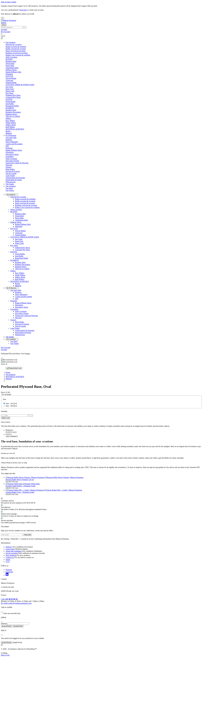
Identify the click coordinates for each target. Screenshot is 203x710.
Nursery (13, 320)
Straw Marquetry (12, 142)
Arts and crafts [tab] (11, 138)
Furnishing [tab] (10, 157)
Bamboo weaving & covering (17, 53)
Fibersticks (10, 152)
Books (8, 131)
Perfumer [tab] (9, 148)
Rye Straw (14, 245)
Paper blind (10, 66)
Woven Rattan (11, 78)
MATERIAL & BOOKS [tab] (15, 129)
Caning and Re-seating (14, 144)
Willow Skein (11, 125)
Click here (23, 10)
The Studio (10, 184)
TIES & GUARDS (13, 116)
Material (9, 133)
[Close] (2, 358)
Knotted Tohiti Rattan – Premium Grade (20, 486)
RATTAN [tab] (9, 76)
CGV (8, 562)
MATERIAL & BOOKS (19, 281)
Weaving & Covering (18, 197)
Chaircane (9, 80)
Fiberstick (9, 74)
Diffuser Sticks (15, 222)
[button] (3, 22)
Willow (13, 271)
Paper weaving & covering (15, 51)
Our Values (10, 190)
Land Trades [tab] (10, 176)
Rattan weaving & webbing (16, 47)
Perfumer (13, 301)
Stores (8, 560)
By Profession (11, 135)
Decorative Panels (12, 161)
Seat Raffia (10, 104)
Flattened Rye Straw (13, 95)
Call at (9, 599)
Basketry (9, 140)
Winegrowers (11, 182)
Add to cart (5, 418)
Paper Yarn (10, 89)
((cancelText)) (6, 626)
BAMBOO (14, 260)
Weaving (9, 165)
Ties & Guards (11, 173)
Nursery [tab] (9, 167)
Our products (10, 42)
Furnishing (14, 309)
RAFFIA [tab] (9, 99)
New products (11, 555)
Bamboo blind (11, 61)
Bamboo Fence (11, 114)
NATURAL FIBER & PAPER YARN (24, 237)
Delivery (9, 547)
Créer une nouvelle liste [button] (10, 613)
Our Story (9, 188)
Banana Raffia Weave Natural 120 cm (20, 480)
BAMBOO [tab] (10, 108)
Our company (11, 186)
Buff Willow (10, 127)
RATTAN (14, 229)
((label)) (4, 624)
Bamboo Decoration (13, 112)
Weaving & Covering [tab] (13, 44)
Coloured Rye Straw (13, 97)
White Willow (11, 123)
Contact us (10, 557)
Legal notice (10, 549)
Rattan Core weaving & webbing (18, 55)
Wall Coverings (11, 57)
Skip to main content (8, 2)
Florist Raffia (10, 102)
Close (4, 25)
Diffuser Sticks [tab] (11, 70)
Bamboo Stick (11, 110)
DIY (7, 146)
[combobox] (12, 27)
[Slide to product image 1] (14, 368)
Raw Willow (10, 121)
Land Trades (15, 328)
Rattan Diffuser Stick (13, 72)
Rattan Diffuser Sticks (14, 150)
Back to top (5, 655)
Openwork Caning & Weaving (17, 163)
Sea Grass (9, 87)
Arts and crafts (15, 290)
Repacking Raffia (12, 106)
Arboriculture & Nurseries (15, 178)
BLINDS (13, 212)
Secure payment (12, 553)
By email (16, 603)
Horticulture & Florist (14, 180)
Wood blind (10, 64)
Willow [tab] (8, 118)
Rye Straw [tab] (9, 93)
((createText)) (18, 626)
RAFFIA (13, 252)
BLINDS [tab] (9, 59)
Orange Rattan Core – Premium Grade (20, 492)
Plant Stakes (10, 169)
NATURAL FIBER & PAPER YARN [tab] (20, 85)
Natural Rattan (11, 83)
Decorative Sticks (12, 154)
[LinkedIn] (7, 575)
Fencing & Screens (13, 171)
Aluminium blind (12, 68)
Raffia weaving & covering (16, 49)
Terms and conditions (14, 551)
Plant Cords (10, 91)
